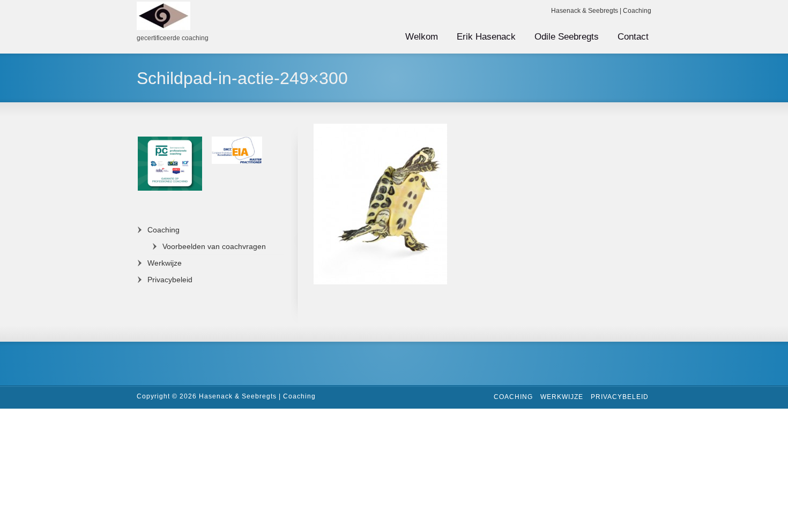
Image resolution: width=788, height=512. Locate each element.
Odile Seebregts (566, 37)
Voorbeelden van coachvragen (214, 246)
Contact (633, 37)
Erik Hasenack (486, 37)
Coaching (163, 229)
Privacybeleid (169, 279)
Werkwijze (164, 263)
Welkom (421, 37)
